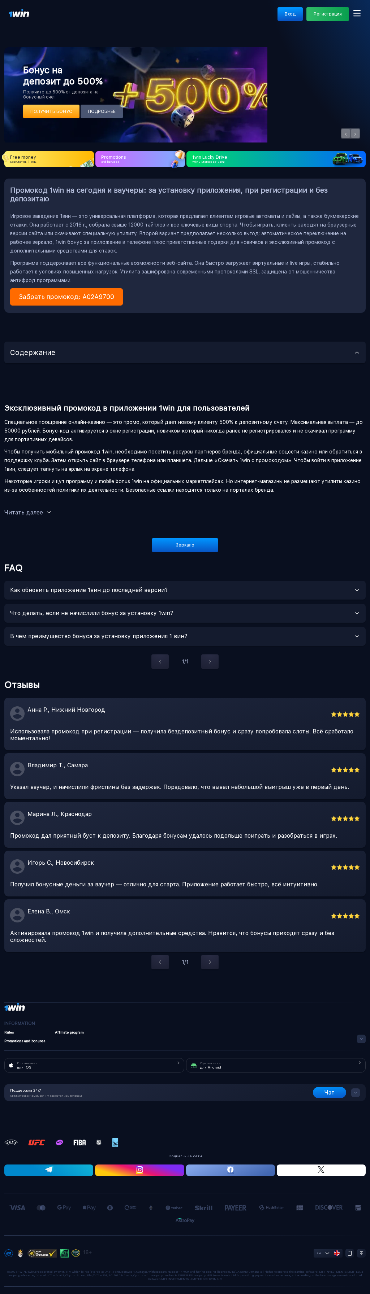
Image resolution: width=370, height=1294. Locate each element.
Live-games (111, 20)
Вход (290, 14)
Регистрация (328, 14)
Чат (329, 1092)
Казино (82, 20)
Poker (289, 20)
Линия (58, 20)
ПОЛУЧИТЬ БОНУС (51, 111)
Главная (17, 20)
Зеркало (185, 545)
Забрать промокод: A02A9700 (66, 297)
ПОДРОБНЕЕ (102, 111)
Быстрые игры (259, 20)
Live (39, 20)
